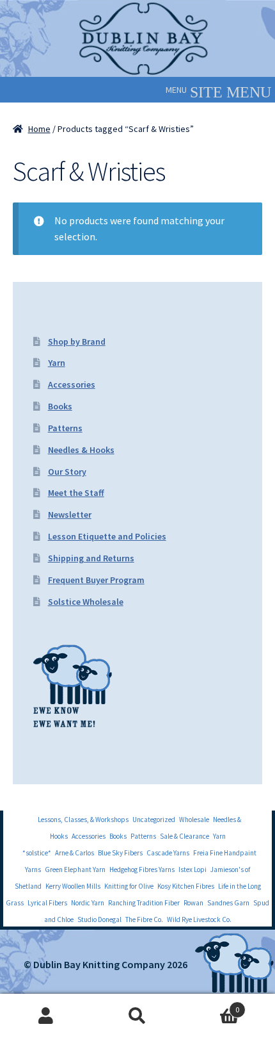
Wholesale (194, 819)
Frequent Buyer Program (96, 580)
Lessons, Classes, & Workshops (83, 819)
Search (137, 1016)
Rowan (193, 902)
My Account (45, 1016)
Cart (212, 1005)
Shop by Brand (77, 341)
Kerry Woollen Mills (72, 886)
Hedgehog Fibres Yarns (142, 869)
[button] (176, 90)
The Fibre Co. (144, 919)
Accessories (71, 384)
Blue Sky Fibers (120, 852)
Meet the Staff (76, 492)
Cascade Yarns (167, 852)
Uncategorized (153, 819)
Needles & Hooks (81, 450)
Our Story (67, 471)
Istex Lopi (192, 869)
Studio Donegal (99, 919)
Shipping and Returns (91, 558)
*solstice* (36, 852)
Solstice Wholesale (85, 601)
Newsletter (69, 514)
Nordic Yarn (87, 902)
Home (39, 129)
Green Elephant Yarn (75, 869)
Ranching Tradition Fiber (144, 902)
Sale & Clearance (184, 836)
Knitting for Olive (128, 886)
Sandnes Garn (228, 902)
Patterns (65, 428)
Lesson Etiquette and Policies (107, 536)
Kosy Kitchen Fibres (185, 886)
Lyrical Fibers (47, 902)
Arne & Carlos (74, 852)
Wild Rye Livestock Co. (199, 919)
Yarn (56, 362)
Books (60, 406)
